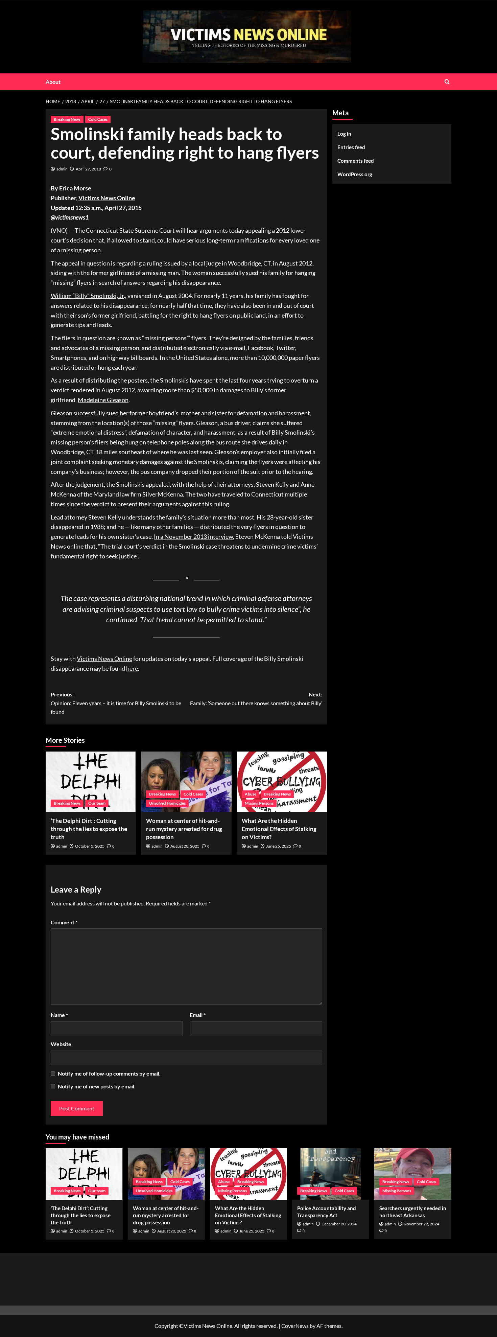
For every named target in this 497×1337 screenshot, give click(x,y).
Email (198, 1015)
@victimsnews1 (70, 217)
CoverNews (295, 1325)
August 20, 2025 (184, 846)
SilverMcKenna (162, 494)
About (53, 81)
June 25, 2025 (278, 846)
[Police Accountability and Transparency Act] (330, 1174)
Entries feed (351, 147)
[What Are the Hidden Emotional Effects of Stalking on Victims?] (282, 782)
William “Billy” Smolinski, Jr (87, 295)
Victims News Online (106, 198)
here (132, 668)
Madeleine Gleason (103, 400)
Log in (344, 134)
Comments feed (355, 161)
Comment (64, 922)
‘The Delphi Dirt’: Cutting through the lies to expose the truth (89, 828)
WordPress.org (354, 174)
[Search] (447, 82)
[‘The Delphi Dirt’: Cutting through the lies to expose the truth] (91, 782)
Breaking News (67, 119)
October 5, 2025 (89, 846)
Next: (256, 698)
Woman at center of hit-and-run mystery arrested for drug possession (184, 828)
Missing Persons (259, 803)
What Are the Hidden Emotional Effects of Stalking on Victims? (279, 828)
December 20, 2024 (339, 1223)
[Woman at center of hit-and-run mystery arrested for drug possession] (186, 782)
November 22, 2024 (421, 1223)
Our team (96, 803)
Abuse (250, 794)
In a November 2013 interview (193, 536)
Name (59, 1015)
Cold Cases (98, 119)
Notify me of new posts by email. (97, 1086)
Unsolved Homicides (167, 803)
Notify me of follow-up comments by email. (109, 1073)
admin (62, 168)
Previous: (116, 703)
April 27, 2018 (88, 168)
